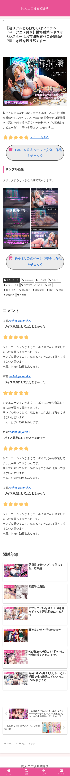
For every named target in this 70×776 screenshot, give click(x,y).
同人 (50, 285)
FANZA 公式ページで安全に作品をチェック (38, 153)
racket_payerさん (20, 320)
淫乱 (51, 290)
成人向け (26, 290)
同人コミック (12, 280)
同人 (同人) (11, 290)
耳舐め (23, 295)
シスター (56, 280)
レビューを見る (39, 137)
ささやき (29, 280)
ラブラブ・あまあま (33, 285)
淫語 (61, 290)
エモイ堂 (42, 280)
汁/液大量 (39, 290)
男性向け (10, 295)
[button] (63, 545)
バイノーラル (12, 285)
